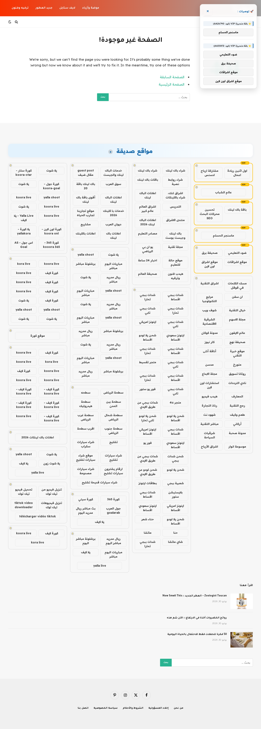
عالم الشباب (223, 192)
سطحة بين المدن (113, 404)
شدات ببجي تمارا (147, 297)
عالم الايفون (237, 333)
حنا (175, 532)
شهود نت (209, 415)
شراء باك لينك (175, 170)
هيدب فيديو (209, 396)
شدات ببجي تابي (147, 310)
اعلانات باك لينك (113, 236)
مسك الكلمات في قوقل (237, 285)
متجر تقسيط (147, 362)
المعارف (237, 396)
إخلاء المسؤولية (158, 708)
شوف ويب (209, 310)
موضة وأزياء (90, 8)
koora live (23, 197)
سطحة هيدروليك (85, 404)
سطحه (85, 392)
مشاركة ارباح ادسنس (209, 173)
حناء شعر (147, 519)
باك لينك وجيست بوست (175, 236)
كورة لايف (51, 273)
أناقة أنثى (209, 351)
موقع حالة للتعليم (175, 262)
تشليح (113, 442)
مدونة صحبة (237, 433)
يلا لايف (99, 522)
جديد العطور (43, 8)
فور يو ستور (147, 389)
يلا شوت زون (51, 463)
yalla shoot (85, 254)
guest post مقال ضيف (85, 173)
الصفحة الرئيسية (171, 84)
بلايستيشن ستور (175, 494)
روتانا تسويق (237, 374)
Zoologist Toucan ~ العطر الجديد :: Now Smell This (195, 596)
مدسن (209, 364)
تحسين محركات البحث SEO (210, 214)
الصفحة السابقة (172, 77)
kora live (23, 264)
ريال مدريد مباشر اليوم (113, 541)
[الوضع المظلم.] (10, 21)
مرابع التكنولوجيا (209, 299)
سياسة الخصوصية (106, 708)
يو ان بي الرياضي (147, 249)
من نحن (178, 708)
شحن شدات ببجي (175, 458)
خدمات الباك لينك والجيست (113, 173)
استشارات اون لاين (209, 385)
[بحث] (16, 21)
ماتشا (148, 532)
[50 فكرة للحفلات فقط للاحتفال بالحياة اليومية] (241, 640)
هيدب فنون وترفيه (175, 276)
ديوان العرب (113, 224)
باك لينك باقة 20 (85, 186)
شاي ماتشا (175, 542)
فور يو (147, 443)
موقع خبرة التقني (237, 353)
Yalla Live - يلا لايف (23, 218)
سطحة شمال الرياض (113, 417)
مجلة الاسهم (237, 319)
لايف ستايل (67, 8)
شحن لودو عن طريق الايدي (147, 472)
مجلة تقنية (175, 247)
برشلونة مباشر (85, 264)
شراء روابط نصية (175, 182)
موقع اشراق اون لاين (209, 264)
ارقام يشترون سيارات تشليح (113, 471)
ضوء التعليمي (237, 253)
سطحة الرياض (113, 392)
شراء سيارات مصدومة (85, 471)
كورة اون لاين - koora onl (51, 231)
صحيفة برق (210, 253)
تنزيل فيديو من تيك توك (51, 492)
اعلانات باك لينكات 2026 (37, 437)
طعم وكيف (237, 415)
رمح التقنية (237, 405)
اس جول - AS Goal (23, 245)
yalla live (99, 565)
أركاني (237, 424)
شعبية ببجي (175, 483)
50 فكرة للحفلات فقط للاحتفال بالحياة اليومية (197, 634)
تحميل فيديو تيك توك (23, 492)
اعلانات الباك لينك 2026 (147, 222)
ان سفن (237, 297)
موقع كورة (37, 336)
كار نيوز (210, 342)
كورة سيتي (85, 499)
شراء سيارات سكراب (85, 444)
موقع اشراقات (237, 262)
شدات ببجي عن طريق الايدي (147, 405)
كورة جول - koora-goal (51, 186)
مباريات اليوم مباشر (113, 266)
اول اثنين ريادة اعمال (237, 173)
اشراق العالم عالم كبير (147, 209)
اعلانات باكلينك (85, 233)
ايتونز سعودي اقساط (175, 337)
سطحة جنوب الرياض (113, 431)
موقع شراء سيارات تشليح (85, 458)
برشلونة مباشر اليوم (85, 541)
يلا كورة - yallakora (24, 231)
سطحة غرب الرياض (85, 417)
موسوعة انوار (237, 446)
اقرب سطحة (85, 428)
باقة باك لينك (237, 209)
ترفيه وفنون (20, 8)
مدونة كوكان (209, 333)
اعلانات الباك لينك (147, 195)
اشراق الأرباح (209, 446)
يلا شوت (113, 254)
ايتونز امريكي (147, 322)
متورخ (237, 364)
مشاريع (86, 224)
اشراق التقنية (209, 283)
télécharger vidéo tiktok (37, 516)
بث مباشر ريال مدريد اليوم (85, 511)
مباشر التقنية (209, 424)
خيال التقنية (237, 310)
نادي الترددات (237, 383)
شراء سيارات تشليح (113, 458)
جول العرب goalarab (113, 511)
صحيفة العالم (147, 274)
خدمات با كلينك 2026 (113, 213)
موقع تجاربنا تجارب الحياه (85, 213)
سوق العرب (113, 184)
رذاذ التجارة (209, 405)
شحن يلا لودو (175, 470)
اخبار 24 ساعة (147, 260)
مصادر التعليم (147, 233)
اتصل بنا (83, 708)
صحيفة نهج (237, 342)
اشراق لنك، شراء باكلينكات (175, 195)
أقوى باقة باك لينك (85, 199)
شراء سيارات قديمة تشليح (99, 482)
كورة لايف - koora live (51, 391)
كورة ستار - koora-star (23, 173)
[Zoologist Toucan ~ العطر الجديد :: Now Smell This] (241, 601)
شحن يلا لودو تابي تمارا (147, 418)
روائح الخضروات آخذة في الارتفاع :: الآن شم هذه (197, 618)
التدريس (175, 206)
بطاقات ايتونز (147, 483)
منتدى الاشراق (175, 220)
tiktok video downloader (23, 505)
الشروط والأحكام (133, 708)
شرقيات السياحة (209, 435)
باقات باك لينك (147, 179)
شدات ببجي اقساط (175, 297)
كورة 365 (113, 499)
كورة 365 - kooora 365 (51, 245)
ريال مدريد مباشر (113, 279)
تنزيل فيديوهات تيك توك (51, 505)
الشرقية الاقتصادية (209, 321)
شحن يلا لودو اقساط (147, 337)
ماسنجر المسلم (223, 235)
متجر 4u (175, 402)
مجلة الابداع (209, 374)
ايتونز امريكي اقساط (147, 431)
